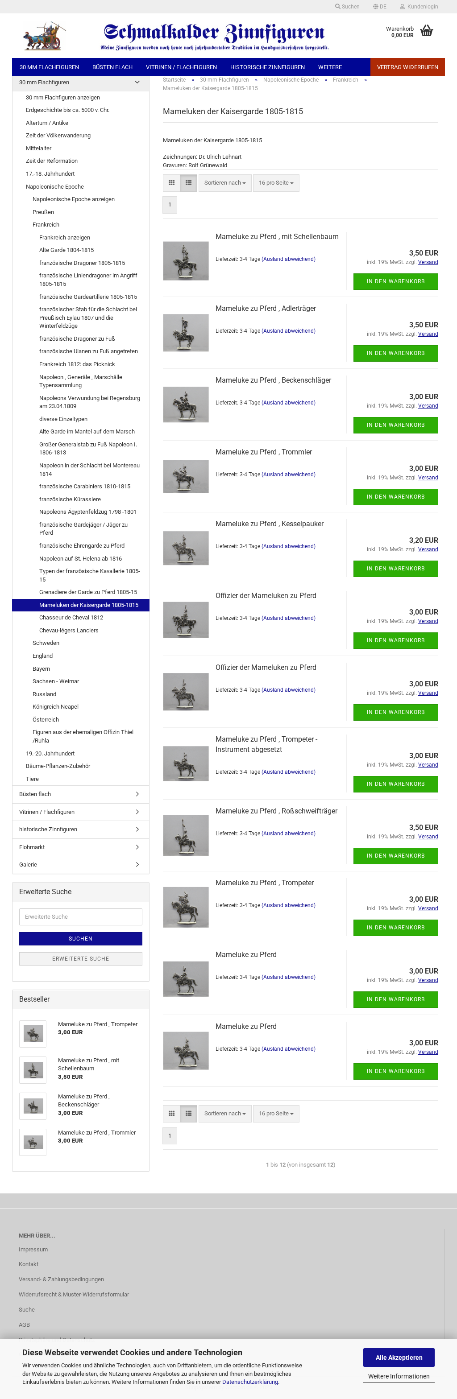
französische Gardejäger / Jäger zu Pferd (83, 528)
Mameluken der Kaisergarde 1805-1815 (88, 605)
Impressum (33, 1249)
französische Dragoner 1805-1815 (82, 263)
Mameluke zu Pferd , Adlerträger (266, 308)
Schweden (46, 643)
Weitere (330, 67)
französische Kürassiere (70, 499)
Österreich (46, 719)
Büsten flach (112, 67)
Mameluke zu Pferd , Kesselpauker (270, 524)
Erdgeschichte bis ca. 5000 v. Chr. (67, 110)
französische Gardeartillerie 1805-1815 (88, 296)
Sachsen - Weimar (56, 681)
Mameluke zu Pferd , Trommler (264, 452)
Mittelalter (38, 148)
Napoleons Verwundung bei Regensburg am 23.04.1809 (89, 402)
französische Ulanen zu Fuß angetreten (88, 351)
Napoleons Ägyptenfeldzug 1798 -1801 (88, 511)
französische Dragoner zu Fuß (77, 338)
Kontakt (28, 1264)
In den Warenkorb (396, 281)
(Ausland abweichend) (289, 259)
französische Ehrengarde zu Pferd (82, 545)
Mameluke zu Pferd (246, 954)
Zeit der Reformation (52, 160)
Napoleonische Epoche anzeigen (74, 199)
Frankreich (46, 224)
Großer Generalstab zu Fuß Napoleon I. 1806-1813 (88, 448)
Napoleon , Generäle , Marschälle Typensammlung (80, 381)
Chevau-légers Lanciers (69, 630)
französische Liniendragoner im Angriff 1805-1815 (88, 279)
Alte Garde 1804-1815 (66, 250)
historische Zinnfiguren (267, 67)
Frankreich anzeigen (64, 237)
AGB (24, 1324)
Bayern (41, 668)
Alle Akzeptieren (399, 1357)
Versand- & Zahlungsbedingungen (61, 1279)
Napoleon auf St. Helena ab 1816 (80, 558)
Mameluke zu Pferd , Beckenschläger (273, 380)
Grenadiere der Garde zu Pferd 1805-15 (88, 592)
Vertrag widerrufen (407, 67)
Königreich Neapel (56, 706)
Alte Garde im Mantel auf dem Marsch (87, 431)
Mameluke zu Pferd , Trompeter (265, 883)
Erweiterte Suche (80, 959)
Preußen (43, 212)
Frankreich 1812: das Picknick (77, 364)
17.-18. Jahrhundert (50, 173)
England (43, 655)
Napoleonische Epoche (55, 186)
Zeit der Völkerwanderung (58, 135)
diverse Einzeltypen (63, 419)
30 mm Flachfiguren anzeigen (63, 97)
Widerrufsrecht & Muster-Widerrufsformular (74, 1294)
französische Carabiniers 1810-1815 (84, 486)
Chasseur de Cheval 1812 (71, 617)
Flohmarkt (32, 847)
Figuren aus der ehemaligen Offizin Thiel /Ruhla (83, 736)
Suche (27, 1309)
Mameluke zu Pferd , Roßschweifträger (276, 811)
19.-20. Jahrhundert (50, 753)
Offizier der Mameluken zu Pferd (266, 595)
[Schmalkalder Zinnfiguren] (174, 35)
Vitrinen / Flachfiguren (181, 67)
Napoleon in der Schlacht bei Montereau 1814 (89, 469)
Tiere (32, 779)
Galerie (28, 864)
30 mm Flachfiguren (49, 67)
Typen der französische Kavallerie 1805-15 (89, 575)
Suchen (350, 7)
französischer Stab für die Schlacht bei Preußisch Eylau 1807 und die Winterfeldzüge (88, 317)
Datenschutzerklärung (250, 1381)
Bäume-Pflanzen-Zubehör (58, 766)
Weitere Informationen (399, 1376)
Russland (44, 694)
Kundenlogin (421, 7)
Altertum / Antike (47, 123)
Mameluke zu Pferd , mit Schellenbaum (277, 236)
